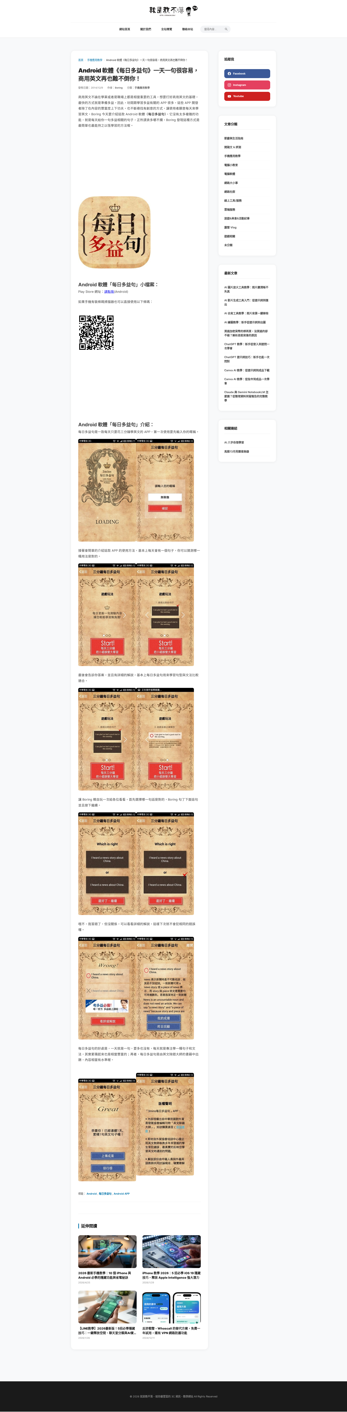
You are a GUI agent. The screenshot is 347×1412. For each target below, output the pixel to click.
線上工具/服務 (233, 200)
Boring (119, 87)
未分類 (228, 245)
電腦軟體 (229, 174)
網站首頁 (124, 29)
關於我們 (145, 29)
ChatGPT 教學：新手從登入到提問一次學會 (246, 346)
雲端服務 (229, 209)
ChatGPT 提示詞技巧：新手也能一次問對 (246, 359)
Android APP (122, 1193)
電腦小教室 (231, 165)
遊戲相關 (229, 236)
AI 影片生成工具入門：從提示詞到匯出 (246, 302)
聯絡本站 (187, 29)
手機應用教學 (94, 60)
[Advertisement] (139, 159)
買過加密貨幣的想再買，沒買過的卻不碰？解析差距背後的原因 (246, 333)
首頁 (80, 60)
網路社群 (229, 191)
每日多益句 (105, 1193)
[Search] (226, 29)
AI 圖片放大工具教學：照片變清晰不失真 (246, 289)
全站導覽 (166, 29)
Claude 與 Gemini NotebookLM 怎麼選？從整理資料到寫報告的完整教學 (246, 396)
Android (92, 1193)
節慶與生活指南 (233, 138)
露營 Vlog (230, 227)
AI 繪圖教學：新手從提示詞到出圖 (245, 322)
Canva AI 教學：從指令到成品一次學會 (246, 381)
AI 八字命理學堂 (234, 442)
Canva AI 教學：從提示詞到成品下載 (246, 370)
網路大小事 (231, 183)
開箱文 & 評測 (232, 147)
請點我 (109, 292)
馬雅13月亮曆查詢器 (236, 451)
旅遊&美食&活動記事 (237, 218)
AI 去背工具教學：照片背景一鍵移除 (246, 313)
